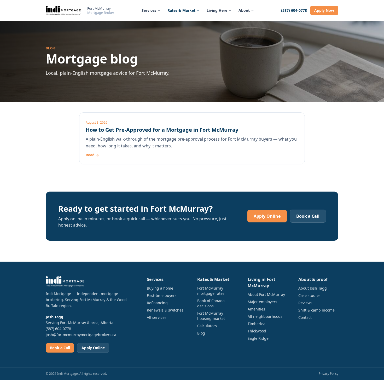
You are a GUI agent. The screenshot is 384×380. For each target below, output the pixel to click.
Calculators (207, 325)
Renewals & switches (165, 310)
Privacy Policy (328, 373)
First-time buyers (162, 295)
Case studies (309, 295)
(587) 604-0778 (294, 10)
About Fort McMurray (266, 294)
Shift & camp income (316, 310)
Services (149, 10)
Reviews (305, 302)
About (244, 10)
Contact (305, 317)
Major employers (262, 301)
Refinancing (157, 302)
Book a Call (307, 216)
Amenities (256, 309)
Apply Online (267, 216)
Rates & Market (181, 10)
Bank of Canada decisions (211, 303)
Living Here (217, 10)
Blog (201, 333)
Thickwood (257, 331)
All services (156, 317)
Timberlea (256, 323)
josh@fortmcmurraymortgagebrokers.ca (81, 334)
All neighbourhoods (265, 316)
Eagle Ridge (258, 338)
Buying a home (160, 288)
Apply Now (324, 10)
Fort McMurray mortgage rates (210, 291)
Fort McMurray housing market (211, 316)
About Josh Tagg (312, 288)
